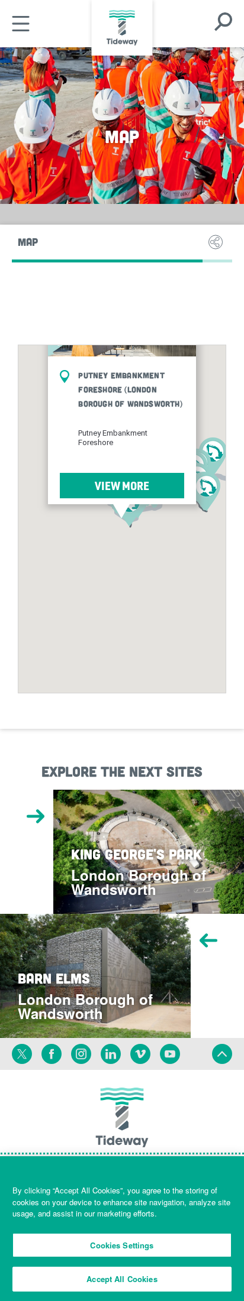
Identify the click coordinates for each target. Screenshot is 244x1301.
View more (122, 485)
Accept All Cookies (121, 1278)
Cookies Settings (121, 1245)
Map (28, 241)
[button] (206, 492)
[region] (122, 1228)
